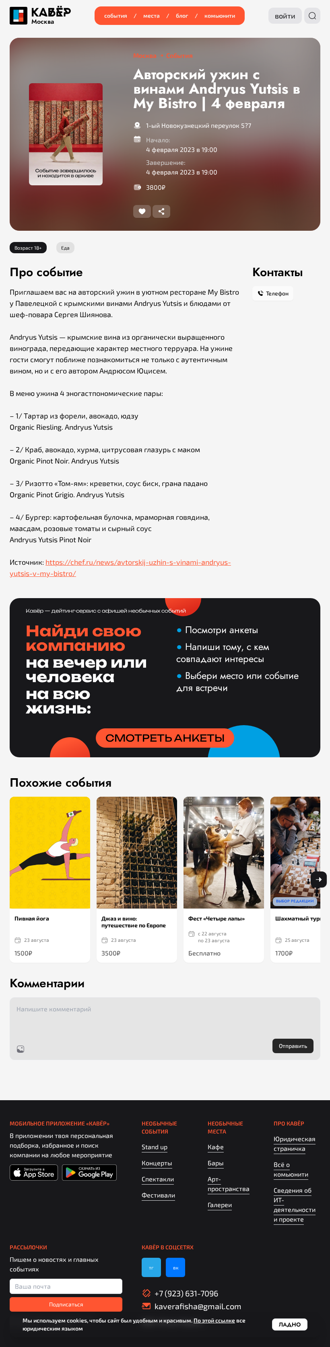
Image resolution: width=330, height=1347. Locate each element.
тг (151, 1267)
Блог (182, 15)
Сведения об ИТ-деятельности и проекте (295, 1204)
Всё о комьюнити (291, 1169)
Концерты (157, 1163)
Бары (216, 1163)
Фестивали (158, 1195)
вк (175, 1267)
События (115, 15)
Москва (42, 21)
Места (151, 15)
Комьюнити (219, 15)
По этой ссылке (214, 1320)
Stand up (154, 1146)
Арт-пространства (229, 1183)
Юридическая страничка (295, 1143)
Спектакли (158, 1179)
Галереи (220, 1204)
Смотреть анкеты (165, 738)
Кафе (216, 1146)
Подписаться (66, 1304)
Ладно (290, 1324)
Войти (285, 15)
